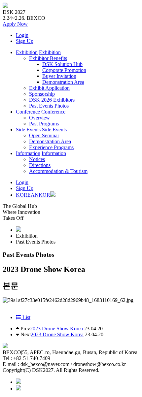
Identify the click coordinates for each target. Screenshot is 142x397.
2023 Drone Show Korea (56, 328)
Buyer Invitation (59, 76)
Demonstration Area (63, 82)
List (25, 317)
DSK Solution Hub (62, 64)
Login (22, 35)
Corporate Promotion (64, 70)
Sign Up (24, 41)
